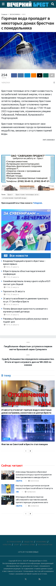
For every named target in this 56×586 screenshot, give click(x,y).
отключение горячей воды (14, 198)
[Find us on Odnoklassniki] (22, 579)
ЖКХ (24, 14)
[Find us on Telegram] (29, 579)
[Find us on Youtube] (36, 579)
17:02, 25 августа (12, 294)
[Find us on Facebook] (15, 579)
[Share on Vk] (21, 75)
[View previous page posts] (26, 451)
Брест (10, 194)
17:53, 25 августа (12, 277)
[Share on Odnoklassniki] (33, 75)
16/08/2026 (30, 492)
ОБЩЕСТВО (28, 542)
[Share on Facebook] (14, 75)
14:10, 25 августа (12, 325)
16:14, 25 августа (12, 304)
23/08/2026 (34, 506)
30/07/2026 (34, 481)
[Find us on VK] (19, 579)
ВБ (17, 492)
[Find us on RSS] (40, 579)
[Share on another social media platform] (52, 75)
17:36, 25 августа (12, 287)
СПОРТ (17, 544)
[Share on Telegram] (27, 75)
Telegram (37, 203)
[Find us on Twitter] (26, 579)
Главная (4, 14)
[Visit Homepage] (28, 4)
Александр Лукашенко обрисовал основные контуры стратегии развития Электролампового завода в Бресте (34, 474)
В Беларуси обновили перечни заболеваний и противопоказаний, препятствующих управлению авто (32, 499)
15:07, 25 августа (12, 314)
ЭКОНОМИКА (15, 14)
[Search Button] (52, 4)
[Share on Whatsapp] (46, 75)
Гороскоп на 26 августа (14, 291)
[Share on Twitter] (39, 75)
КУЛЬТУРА (7, 544)
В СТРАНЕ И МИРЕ (14, 542)
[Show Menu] (3, 4)
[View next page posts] (30, 451)
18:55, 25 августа (12, 267)
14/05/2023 (5, 82)
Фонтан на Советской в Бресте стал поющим (24, 444)
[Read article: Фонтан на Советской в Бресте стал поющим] (28, 428)
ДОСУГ (6, 439)
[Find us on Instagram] (33, 579)
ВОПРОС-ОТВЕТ (28, 544)
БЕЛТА (19, 481)
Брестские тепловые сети (27, 194)
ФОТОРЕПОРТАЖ (45, 544)
